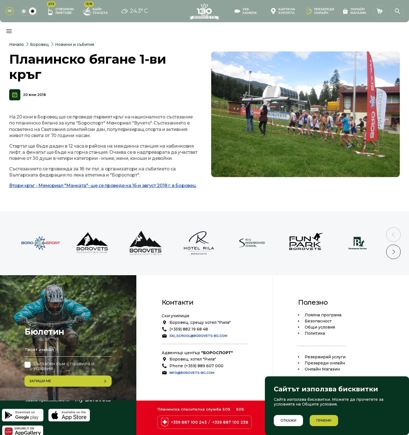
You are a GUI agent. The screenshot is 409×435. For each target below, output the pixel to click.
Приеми (323, 420)
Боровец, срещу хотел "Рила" (200, 322)
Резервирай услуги (325, 356)
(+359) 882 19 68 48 (188, 329)
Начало (16, 44)
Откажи (288, 420)
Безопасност (318, 321)
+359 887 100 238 (230, 422)
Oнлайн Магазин (322, 369)
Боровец (39, 44)
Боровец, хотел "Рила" (192, 359)
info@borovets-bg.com (191, 373)
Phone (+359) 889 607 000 (196, 365)
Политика (315, 333)
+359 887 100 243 (189, 422)
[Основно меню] (9, 31)
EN (10, 11)
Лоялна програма (323, 314)
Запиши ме (40, 381)
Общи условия (320, 327)
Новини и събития (74, 44)
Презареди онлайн (325, 363)
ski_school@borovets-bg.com (198, 336)
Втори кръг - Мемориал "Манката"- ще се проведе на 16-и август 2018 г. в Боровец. (102, 185)
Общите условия (319, 404)
